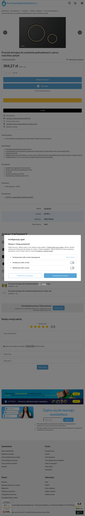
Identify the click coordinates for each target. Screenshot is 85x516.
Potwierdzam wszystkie (60, 275)
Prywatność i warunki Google (44, 251)
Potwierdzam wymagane (25, 275)
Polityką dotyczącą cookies (55, 247)
